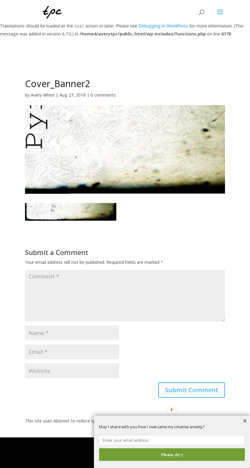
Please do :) (172, 454)
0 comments (103, 95)
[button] (172, 427)
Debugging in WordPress (163, 26)
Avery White (43, 95)
